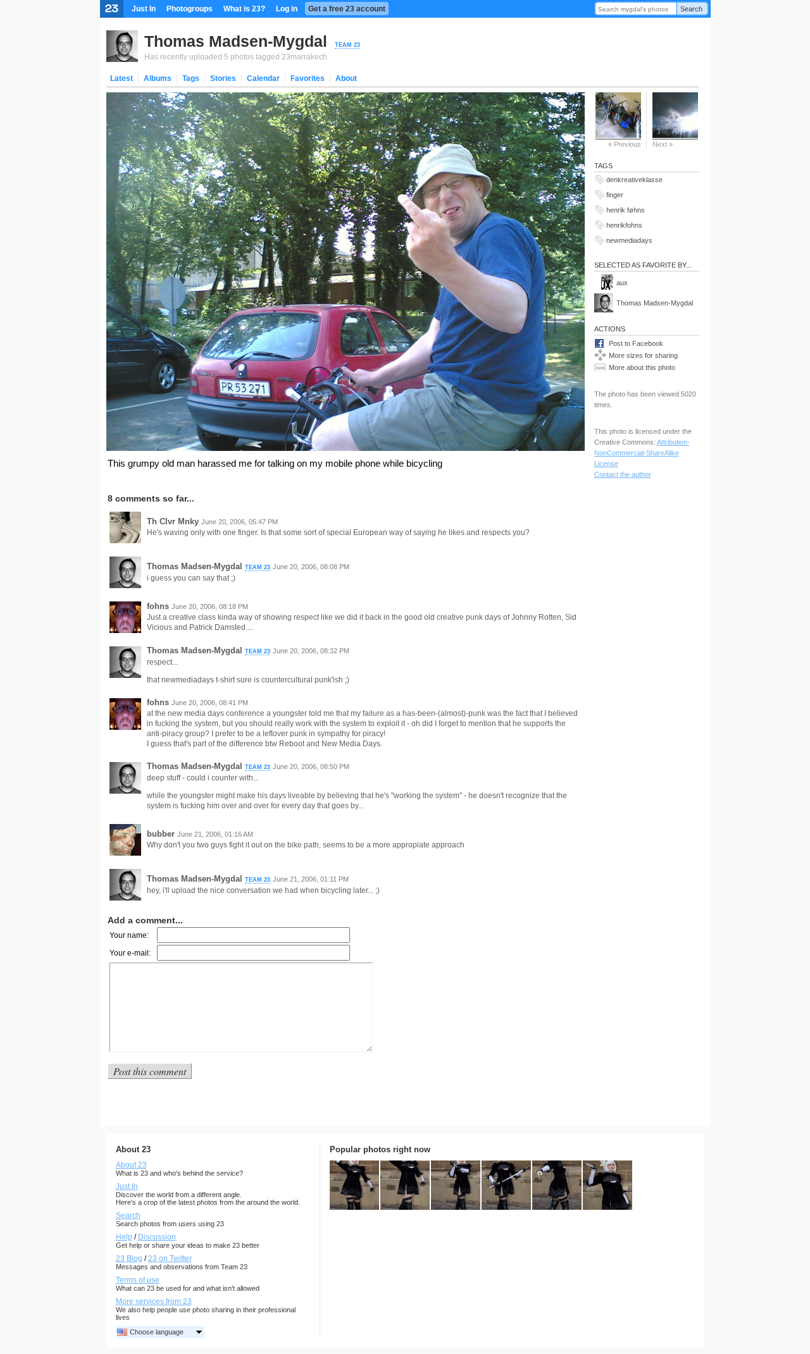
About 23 (131, 1164)
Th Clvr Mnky (173, 521)
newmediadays (629, 240)
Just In (144, 8)
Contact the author (622, 474)
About (346, 78)
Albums (157, 78)
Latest (121, 78)
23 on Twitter (170, 1258)
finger (614, 195)
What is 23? (244, 8)
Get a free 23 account (346, 8)
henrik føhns (625, 210)
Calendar (263, 78)
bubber (161, 834)
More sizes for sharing (643, 355)
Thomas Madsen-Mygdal (235, 41)
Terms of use (137, 1280)
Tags (190, 78)
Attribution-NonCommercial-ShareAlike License (642, 452)
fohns (158, 606)
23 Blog (129, 1258)
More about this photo (642, 367)
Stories (223, 78)
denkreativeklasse (634, 179)
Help (124, 1237)
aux (622, 282)
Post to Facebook (636, 343)
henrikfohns (624, 225)
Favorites (307, 78)
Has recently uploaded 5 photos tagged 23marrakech (235, 56)
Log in (286, 8)
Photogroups (189, 8)
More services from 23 (154, 1301)
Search (691, 9)
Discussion (157, 1237)
